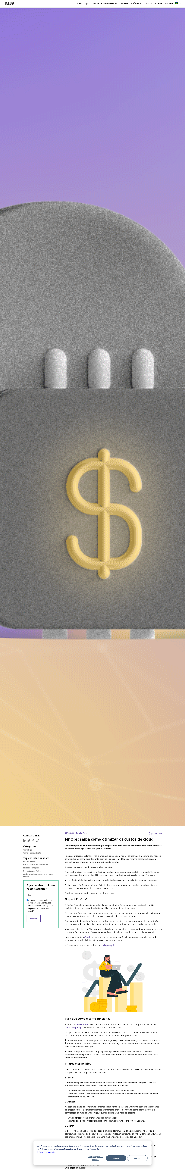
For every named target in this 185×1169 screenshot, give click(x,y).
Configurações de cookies (95, 1158)
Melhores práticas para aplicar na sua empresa (38, 875)
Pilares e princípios (31, 868)
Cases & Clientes (109, 3)
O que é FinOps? (29, 861)
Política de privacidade (46, 1152)
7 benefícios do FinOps (32, 871)
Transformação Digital (32, 853)
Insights (124, 3)
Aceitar (116, 1158)
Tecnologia (27, 850)
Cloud (87, 937)
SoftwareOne (81, 1024)
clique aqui (108, 945)
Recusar (137, 1158)
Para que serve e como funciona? (36, 864)
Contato (148, 3)
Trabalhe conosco (163, 3)
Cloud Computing (73, 1027)
